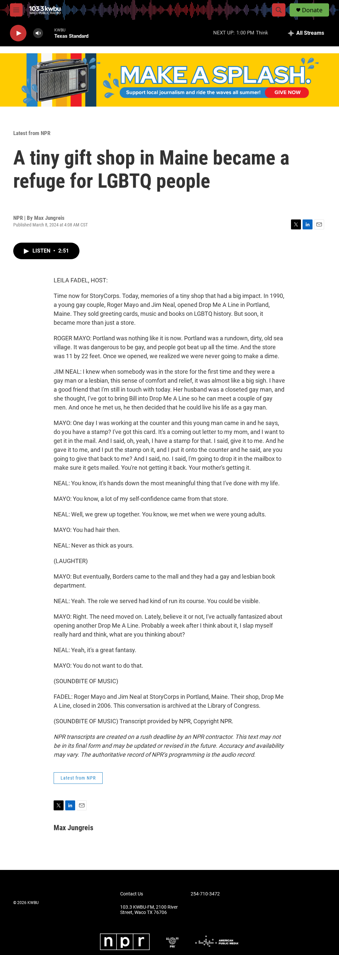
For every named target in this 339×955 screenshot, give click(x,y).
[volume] (38, 33)
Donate (312, 10)
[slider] (49, 32)
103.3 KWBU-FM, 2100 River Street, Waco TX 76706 (149, 910)
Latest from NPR (31, 133)
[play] (18, 33)
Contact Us (131, 893)
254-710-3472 (205, 893)
